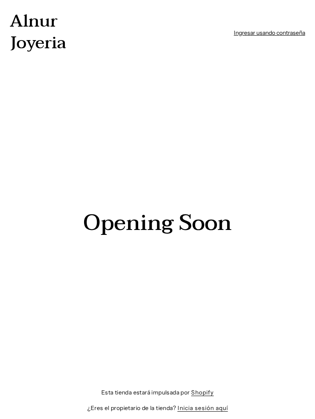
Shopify (202, 392)
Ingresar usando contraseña (269, 32)
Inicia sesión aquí (203, 408)
